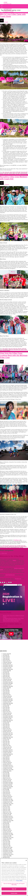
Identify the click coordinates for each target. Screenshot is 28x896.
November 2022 (7, 717)
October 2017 (6, 802)
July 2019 (5, 772)
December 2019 (7, 765)
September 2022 (7, 720)
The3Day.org (17, 540)
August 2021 (6, 738)
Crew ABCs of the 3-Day (21, 545)
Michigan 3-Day (17, 546)
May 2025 (5, 675)
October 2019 (6, 768)
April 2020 (5, 759)
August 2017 (6, 805)
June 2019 (5, 774)
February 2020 (6, 762)
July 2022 (5, 723)
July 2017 (5, 806)
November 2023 (7, 700)
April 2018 (5, 793)
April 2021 (5, 744)
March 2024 (6, 694)
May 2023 (5, 709)
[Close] (26, 860)
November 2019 (7, 766)
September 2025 (7, 669)
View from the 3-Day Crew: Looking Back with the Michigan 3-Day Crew (14, 355)
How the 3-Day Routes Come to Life (12, 619)
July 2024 (5, 689)
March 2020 (6, 761)
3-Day (14, 560)
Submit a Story (9, 12)
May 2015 (5, 843)
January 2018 (6, 798)
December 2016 (7, 816)
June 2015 (5, 841)
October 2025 (6, 668)
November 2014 (7, 851)
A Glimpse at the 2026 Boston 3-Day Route (13, 618)
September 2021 (7, 737)
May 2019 (5, 775)
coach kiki (19, 348)
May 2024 (5, 692)
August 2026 (6, 653)
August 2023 (6, 704)
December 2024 (7, 682)
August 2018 (6, 788)
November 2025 (7, 666)
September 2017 (7, 803)
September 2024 (7, 686)
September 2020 (7, 754)
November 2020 (7, 751)
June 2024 (5, 690)
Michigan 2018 (11, 546)
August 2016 (6, 822)
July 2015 (5, 840)
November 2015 (7, 834)
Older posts (3, 553)
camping (10, 172)
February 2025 (6, 679)
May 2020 (5, 758)
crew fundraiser (5, 349)
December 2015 (7, 833)
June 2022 (5, 724)
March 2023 (6, 711)
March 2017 (6, 812)
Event (6, 5)
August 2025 (6, 670)
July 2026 (5, 655)
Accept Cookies (14, 893)
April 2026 (5, 659)
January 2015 (6, 848)
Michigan (6, 546)
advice (8, 545)
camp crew (2, 172)
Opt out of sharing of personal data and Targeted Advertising (14, 884)
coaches (18, 172)
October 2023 (6, 701)
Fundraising (8, 9)
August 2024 (6, 687)
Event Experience (12, 173)
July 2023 (5, 706)
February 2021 (6, 747)
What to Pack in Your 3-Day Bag (11, 621)
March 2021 (6, 745)
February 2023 (6, 713)
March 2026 (6, 660)
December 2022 (7, 716)
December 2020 (7, 750)
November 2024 (7, 683)
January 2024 (6, 697)
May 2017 (5, 809)
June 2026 (5, 656)
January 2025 (6, 680)
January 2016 (6, 831)
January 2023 (6, 714)
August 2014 (6, 856)
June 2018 (5, 791)
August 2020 (6, 755)
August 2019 (6, 771)
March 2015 (6, 846)
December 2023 (7, 699)
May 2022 (5, 725)
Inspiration (7, 4)
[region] (14, 877)
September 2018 (7, 786)
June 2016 (5, 824)
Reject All (14, 889)
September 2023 (7, 703)
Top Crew (21, 547)
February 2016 (6, 830)
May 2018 (5, 792)
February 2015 (6, 847)
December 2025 (7, 665)
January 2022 (6, 731)
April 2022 (5, 727)
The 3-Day (18, 173)
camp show (6, 172)
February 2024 (6, 696)
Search (1, 584)
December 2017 (7, 799)
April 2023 (5, 710)
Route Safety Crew (17, 349)
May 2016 (5, 826)
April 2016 (5, 827)
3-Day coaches (5, 348)
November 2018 (7, 783)
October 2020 (6, 752)
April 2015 (5, 844)
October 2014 (6, 853)
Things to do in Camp (24, 173)
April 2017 (5, 810)
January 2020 (6, 764)
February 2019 (6, 779)
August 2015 (6, 839)
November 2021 (7, 734)
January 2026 (6, 663)
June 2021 (5, 741)
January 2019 (6, 781)
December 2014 (7, 850)
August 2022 (6, 721)
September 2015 (7, 837)
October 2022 (6, 718)
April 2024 (5, 693)
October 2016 (6, 819)
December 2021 (7, 733)
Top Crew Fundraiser (6, 350)
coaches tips (6, 173)
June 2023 (5, 707)
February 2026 (6, 662)
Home (5, 2)
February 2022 (6, 730)
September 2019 (7, 769)
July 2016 (5, 823)
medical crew (10, 349)
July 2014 (5, 857)
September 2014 (7, 854)
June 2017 (5, 807)
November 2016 (7, 817)
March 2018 (6, 795)
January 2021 (6, 748)
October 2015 (6, 836)
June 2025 (5, 673)
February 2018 (6, 796)
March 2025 (6, 677)
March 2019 (6, 778)
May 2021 (5, 742)
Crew (1, 349)
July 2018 (5, 789)
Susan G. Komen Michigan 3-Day (13, 547)
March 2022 (6, 728)
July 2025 (5, 672)
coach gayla (14, 172)
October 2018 (6, 785)
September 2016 (7, 820)
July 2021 (5, 740)
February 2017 (6, 813)
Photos (6, 7)
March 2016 (6, 829)
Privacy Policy (19, 880)
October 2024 (6, 685)
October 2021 (6, 735)
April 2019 (5, 776)
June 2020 (5, 757)
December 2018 (7, 782)
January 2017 (6, 815)
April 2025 (5, 676)
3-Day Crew (10, 348)
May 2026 (5, 658)
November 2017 (7, 800)
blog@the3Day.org (10, 574)
